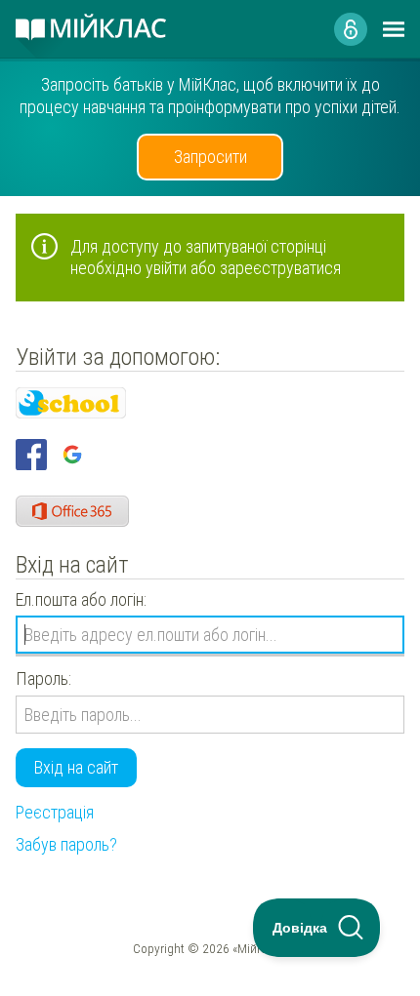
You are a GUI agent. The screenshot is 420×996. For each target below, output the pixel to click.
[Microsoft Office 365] (72, 511)
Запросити (210, 156)
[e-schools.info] (71, 402)
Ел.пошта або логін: (81, 599)
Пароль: (43, 678)
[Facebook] (31, 454)
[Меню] (393, 29)
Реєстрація (55, 812)
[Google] (72, 454)
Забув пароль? (66, 844)
